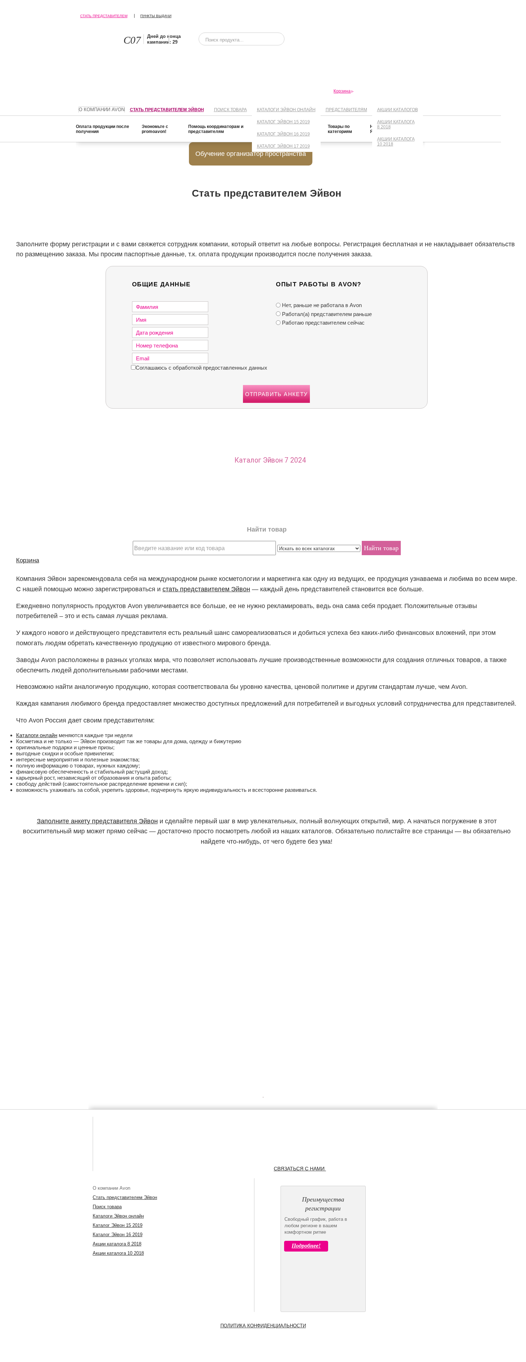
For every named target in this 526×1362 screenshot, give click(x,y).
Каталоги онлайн (36, 735)
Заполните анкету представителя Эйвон (97, 821)
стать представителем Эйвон (206, 589)
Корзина (27, 560)
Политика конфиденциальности (263, 1325)
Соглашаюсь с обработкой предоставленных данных (201, 368)
